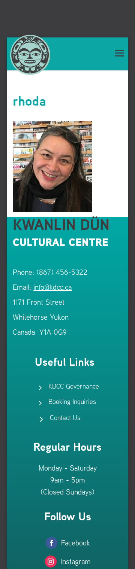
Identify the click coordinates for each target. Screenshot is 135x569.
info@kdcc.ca (52, 287)
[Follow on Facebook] (51, 543)
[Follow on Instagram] (51, 562)
